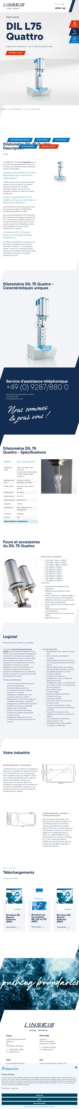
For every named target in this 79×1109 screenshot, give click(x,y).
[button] (59, 4)
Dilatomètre (27, 162)
